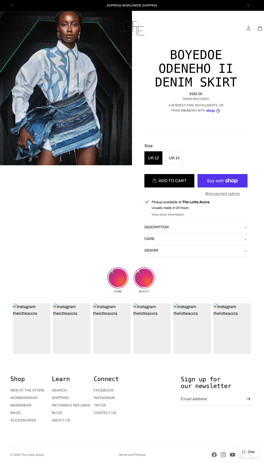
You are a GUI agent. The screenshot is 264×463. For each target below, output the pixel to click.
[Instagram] (223, 455)
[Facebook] (214, 455)
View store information (168, 214)
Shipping (60, 398)
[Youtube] (232, 455)
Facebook (104, 390)
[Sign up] (248, 399)
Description (156, 227)
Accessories (23, 420)
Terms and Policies (132, 455)
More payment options (222, 193)
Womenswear (24, 398)
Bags (15, 413)
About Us (61, 420)
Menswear (20, 405)
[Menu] (6, 28)
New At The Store (27, 390)
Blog (57, 413)
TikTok (100, 405)
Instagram (104, 398)
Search (59, 390)
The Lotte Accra (32, 455)
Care (149, 239)
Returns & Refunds (71, 405)
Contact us (105, 413)
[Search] (17, 28)
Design (151, 250)
